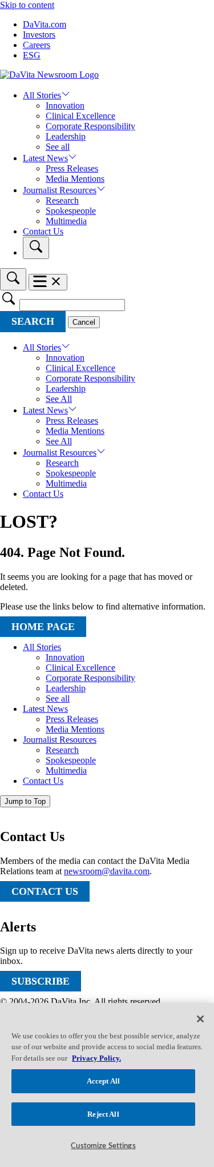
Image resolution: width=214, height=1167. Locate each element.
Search (32, 321)
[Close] (200, 1018)
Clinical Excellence (80, 116)
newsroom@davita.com (107, 871)
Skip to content (27, 5)
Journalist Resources (59, 190)
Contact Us (43, 231)
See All (59, 399)
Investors (39, 34)
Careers (36, 45)
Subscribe (40, 981)
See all (58, 147)
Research (62, 200)
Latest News (45, 158)
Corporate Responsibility (90, 126)
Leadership (66, 136)
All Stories (42, 95)
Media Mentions (75, 179)
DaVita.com (44, 24)
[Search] (36, 248)
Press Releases (72, 168)
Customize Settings (103, 1146)
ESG (32, 55)
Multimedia (66, 221)
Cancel (83, 322)
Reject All (103, 1114)
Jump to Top (25, 801)
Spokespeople (71, 211)
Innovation (65, 105)
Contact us (44, 891)
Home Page (43, 626)
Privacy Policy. (96, 1058)
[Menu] (48, 282)
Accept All (103, 1081)
